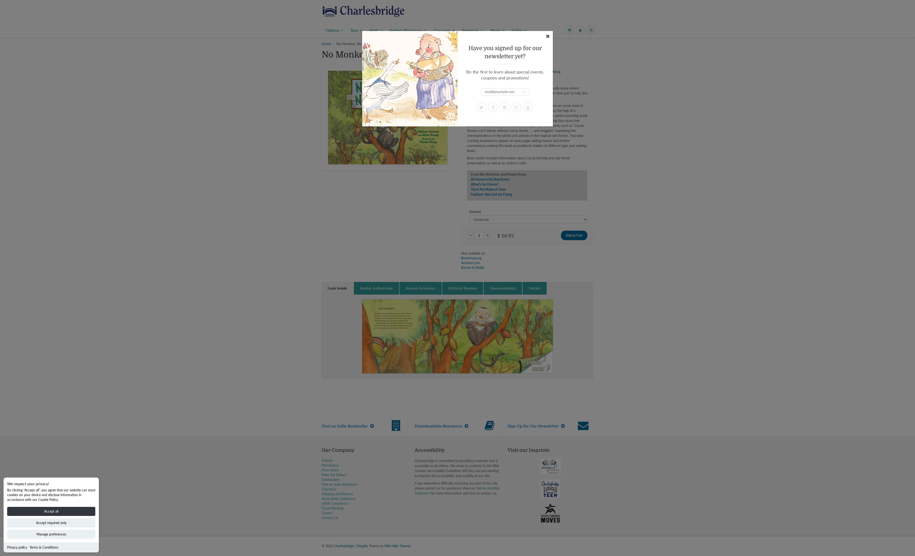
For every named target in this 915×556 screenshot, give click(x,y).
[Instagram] (516, 107)
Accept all (51, 511)
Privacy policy (17, 547)
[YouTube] (528, 107)
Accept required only (51, 523)
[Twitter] (481, 107)
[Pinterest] (504, 107)
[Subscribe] (524, 92)
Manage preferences (51, 534)
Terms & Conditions (44, 547)
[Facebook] (493, 107)
